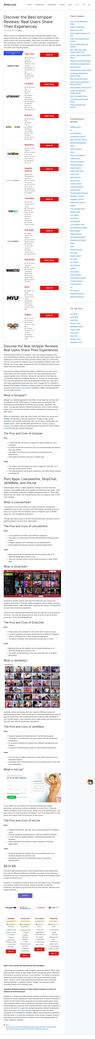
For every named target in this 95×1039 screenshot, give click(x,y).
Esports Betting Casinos (79, 193)
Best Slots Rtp (75, 67)
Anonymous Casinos (77, 136)
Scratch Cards (75, 256)
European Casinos (77, 199)
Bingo (72, 146)
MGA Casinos (75, 231)
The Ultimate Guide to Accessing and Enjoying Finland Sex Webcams (27, 1028)
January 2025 (75, 339)
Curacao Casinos (76, 187)
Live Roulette (75, 221)
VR (83, 4)
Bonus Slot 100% (76, 30)
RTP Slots (73, 253)
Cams (70, 4)
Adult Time (29, 54)
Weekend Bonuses (77, 293)
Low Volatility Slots (77, 224)
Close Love (10, 4)
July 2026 (74, 314)
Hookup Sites (39, 4)
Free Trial (49, 84)
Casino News (75, 158)
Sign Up (49, 55)
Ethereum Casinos (77, 196)
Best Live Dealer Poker (78, 96)
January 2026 (75, 323)
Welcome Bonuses (77, 297)
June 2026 (74, 317)
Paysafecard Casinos (78, 240)
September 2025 (76, 326)
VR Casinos (74, 290)
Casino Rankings (76, 165)
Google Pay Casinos (77, 202)
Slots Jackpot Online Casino (80, 87)
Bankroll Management (78, 143)
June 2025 (74, 333)
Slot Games (74, 271)
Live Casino (74, 215)
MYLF (27, 287)
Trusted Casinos (76, 281)
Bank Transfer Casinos (78, 139)
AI (88, 4)
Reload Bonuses (76, 249)
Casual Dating (75, 177)
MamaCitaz (29, 260)
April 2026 (74, 320)
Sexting (62, 4)
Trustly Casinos (76, 284)
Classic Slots (75, 180)
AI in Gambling (75, 133)
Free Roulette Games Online (80, 70)
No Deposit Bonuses (77, 237)
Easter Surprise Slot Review (80, 61)
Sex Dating (74, 262)
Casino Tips (74, 174)
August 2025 (75, 330)
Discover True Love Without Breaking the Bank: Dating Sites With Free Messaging (31, 1027)
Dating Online (75, 190)
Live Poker (74, 218)
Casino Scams (75, 168)
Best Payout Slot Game (78, 79)
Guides (73, 205)
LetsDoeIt (29, 84)
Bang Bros (29, 145)
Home (30, 4)
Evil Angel (29, 230)
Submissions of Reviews (20, 388)
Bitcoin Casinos (76, 149)
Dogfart (28, 315)
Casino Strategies (76, 171)
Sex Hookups (75, 265)
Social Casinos (75, 275)
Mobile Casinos (76, 234)
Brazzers (28, 115)
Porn (77, 4)
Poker (72, 243)
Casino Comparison (77, 155)
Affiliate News (75, 127)
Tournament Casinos (78, 278)
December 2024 (76, 342)
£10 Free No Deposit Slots (80, 64)
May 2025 (74, 336)
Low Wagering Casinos (78, 227)
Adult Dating (52, 4)
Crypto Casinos (76, 183)
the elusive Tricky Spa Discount (20, 1010)
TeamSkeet (29, 198)
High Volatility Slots (77, 209)
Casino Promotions (77, 161)
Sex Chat (73, 259)
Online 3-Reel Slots (77, 27)
